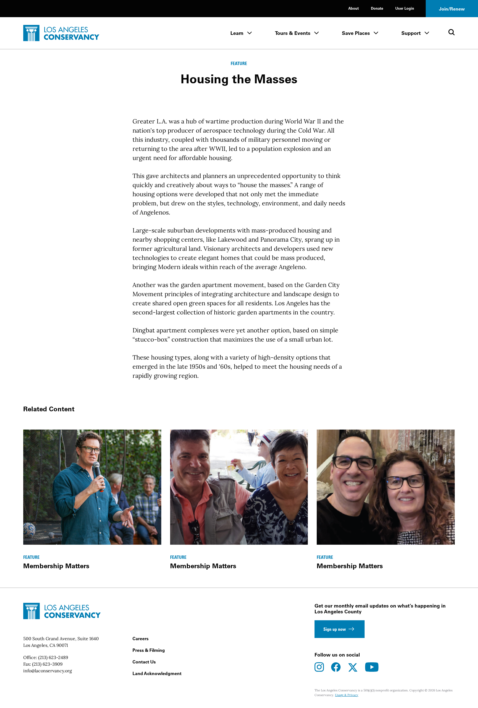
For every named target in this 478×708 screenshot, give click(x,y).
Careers (141, 638)
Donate (377, 8)
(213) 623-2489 (53, 657)
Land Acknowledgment (157, 673)
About (353, 8)
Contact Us (144, 662)
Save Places (356, 33)
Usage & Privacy (346, 695)
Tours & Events (292, 33)
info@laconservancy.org (47, 670)
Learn (236, 33)
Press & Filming (149, 650)
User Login (404, 8)
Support (411, 33)
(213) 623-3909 (47, 664)
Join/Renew (452, 9)
